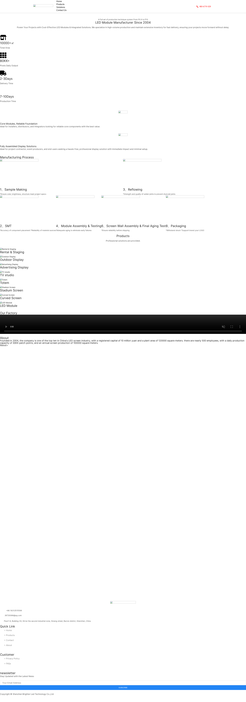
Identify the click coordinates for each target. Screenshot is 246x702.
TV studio (7, 275)
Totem (4, 283)
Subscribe (123, 688)
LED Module (8, 306)
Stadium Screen (11, 290)
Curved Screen (11, 298)
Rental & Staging (12, 252)
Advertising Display (14, 267)
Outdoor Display (12, 260)
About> (4, 345)
